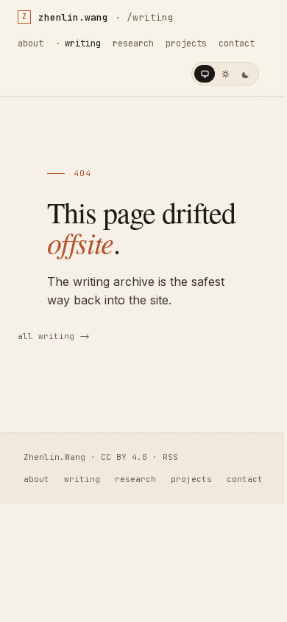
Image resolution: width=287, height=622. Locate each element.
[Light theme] (225, 74)
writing (83, 43)
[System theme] (204, 74)
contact (237, 43)
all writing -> (54, 336)
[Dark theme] (245, 74)
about (30, 43)
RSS (170, 457)
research (133, 43)
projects (186, 43)
